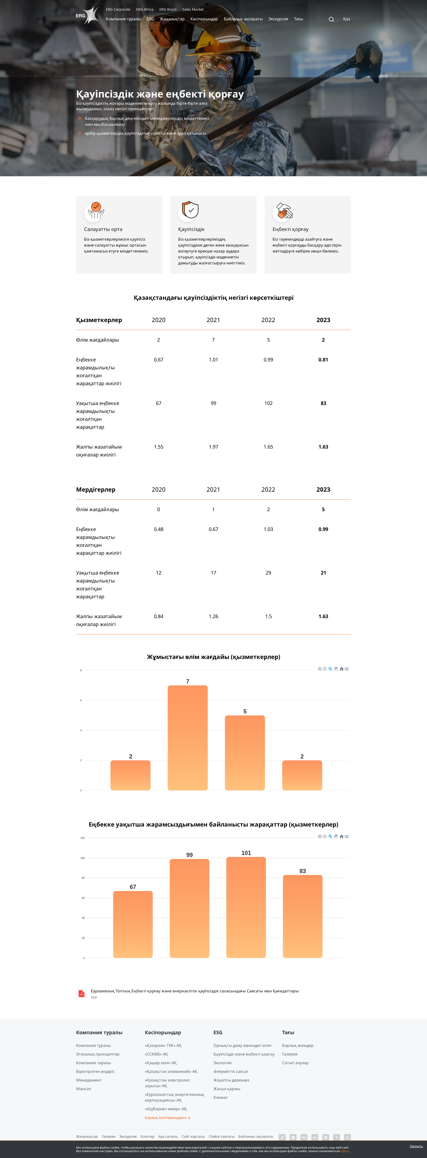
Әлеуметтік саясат (231, 1071)
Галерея (290, 1054)
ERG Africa (144, 9)
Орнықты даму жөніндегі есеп (243, 1045)
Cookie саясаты (222, 1136)
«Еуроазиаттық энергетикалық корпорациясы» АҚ (174, 1097)
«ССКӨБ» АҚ (156, 1054)
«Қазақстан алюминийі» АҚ (171, 1071)
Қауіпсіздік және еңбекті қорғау (244, 1054)
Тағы (298, 19)
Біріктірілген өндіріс (95, 1071)
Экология (223, 1062)
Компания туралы (123, 19)
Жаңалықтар (172, 19)
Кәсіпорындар (204, 19)
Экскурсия (278, 19)
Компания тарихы (93, 1062)
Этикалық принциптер (98, 1054)
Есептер (147, 1136)
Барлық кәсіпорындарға (165, 1117)
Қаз (346, 19)
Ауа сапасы (168, 1136)
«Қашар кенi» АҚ (161, 1062)
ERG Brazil (167, 9)
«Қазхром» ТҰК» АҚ (163, 1045)
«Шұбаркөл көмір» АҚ (166, 1108)
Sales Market (193, 9)
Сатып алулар (295, 1062)
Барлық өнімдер (298, 1045)
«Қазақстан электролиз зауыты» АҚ (167, 1082)
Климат (221, 1097)
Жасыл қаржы (227, 1088)
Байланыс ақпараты (243, 19)
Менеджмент (89, 1080)
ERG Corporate (118, 9)
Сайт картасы (193, 1136)
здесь (345, 1151)
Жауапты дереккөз (231, 1080)
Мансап (83, 1088)
